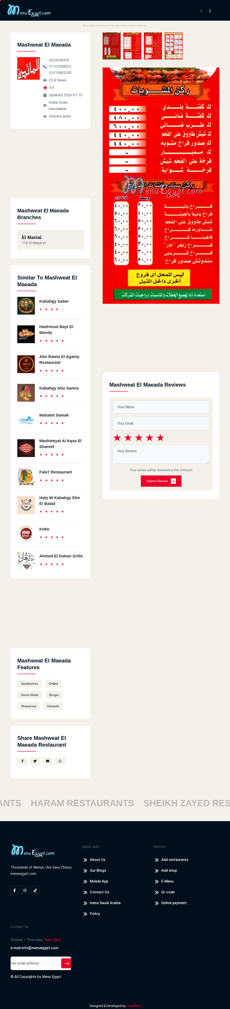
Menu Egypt (51, 977)
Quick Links (91, 847)
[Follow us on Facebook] (15, 890)
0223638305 (59, 60)
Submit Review (157, 481)
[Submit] (67, 963)
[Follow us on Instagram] (25, 890)
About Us (98, 860)
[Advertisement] (50, 166)
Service (159, 847)
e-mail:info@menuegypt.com (34, 948)
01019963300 (60, 73)
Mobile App (99, 881)
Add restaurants (174, 860)
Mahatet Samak (54, 415)
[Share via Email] (47, 761)
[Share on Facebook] (22, 761)
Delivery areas (60, 116)
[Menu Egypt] (29, 10)
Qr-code (168, 892)
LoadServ (133, 1006)
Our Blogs (98, 870)
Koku (44, 529)
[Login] (210, 10)
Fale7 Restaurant (55, 472)
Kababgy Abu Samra (59, 388)
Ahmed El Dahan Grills (61, 556)
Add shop (169, 870)
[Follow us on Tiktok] (35, 890)
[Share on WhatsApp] (60, 761)
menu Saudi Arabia (105, 903)
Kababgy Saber (54, 301)
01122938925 (60, 66)
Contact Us (99, 892)
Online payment (174, 903)
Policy (95, 914)
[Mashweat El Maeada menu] (112, 45)
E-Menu (167, 881)
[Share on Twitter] (35, 761)
